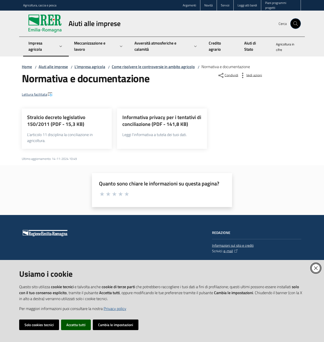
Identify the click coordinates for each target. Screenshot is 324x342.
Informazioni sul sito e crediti (233, 245)
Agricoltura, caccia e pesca (39, 5)
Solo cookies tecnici (39, 324)
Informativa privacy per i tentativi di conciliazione (161, 121)
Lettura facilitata (34, 94)
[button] (295, 23)
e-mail (228, 251)
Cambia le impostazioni (115, 324)
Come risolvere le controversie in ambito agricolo (153, 67)
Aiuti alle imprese (53, 67)
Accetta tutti (76, 324)
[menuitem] (286, 47)
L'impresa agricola (89, 67)
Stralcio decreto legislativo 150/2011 (56, 121)
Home (27, 67)
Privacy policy (115, 309)
